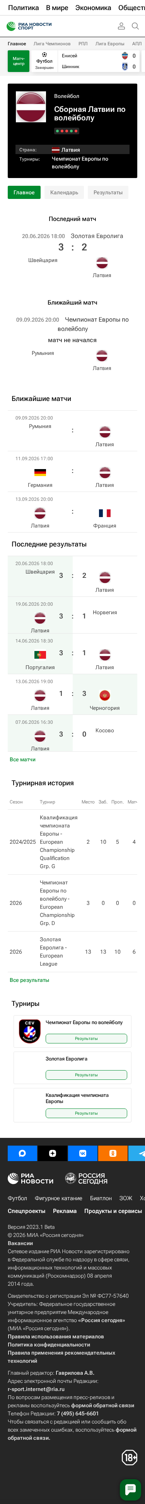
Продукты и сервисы (113, 1211)
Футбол (17, 1198)
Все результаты (29, 980)
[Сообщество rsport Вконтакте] (82, 1153)
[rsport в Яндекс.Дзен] (52, 1153)
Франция (104, 525)
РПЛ (83, 43)
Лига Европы (110, 43)
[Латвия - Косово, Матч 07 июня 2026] (57, 131)
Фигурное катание (58, 1198)
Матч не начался (72, 340)
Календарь (64, 192)
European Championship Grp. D (57, 915)
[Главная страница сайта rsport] (46, 26)
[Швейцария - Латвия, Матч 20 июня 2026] (76, 131)
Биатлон (101, 1198)
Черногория (105, 708)
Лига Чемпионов (52, 43)
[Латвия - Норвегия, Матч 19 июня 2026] (71, 131)
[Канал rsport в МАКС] (22, 1153)
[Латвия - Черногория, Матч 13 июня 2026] (62, 131)
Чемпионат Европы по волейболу (84, 1022)
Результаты (108, 192)
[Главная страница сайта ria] (8, 26)
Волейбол (66, 96)
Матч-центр (19, 61)
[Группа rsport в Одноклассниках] (113, 1153)
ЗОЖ (125, 1198)
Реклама (65, 1211)
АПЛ (137, 43)
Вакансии (20, 1243)
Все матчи (23, 759)
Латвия (102, 275)
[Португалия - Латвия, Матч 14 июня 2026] (66, 131)
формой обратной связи (102, 1405)
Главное (17, 43)
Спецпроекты (26, 1211)
